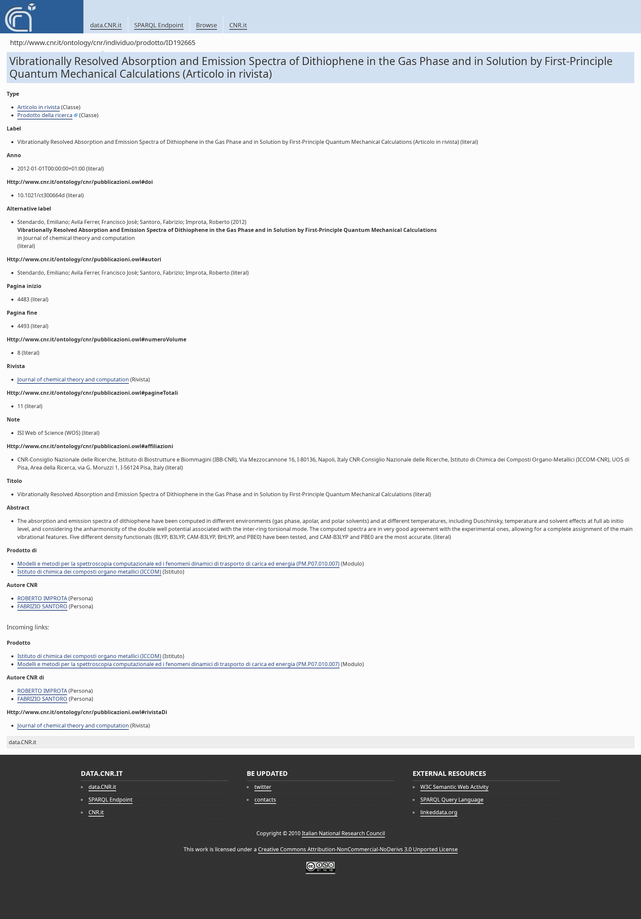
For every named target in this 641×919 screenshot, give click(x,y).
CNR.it (238, 25)
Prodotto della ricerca (44, 115)
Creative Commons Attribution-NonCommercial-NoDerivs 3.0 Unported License (358, 849)
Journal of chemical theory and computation (73, 379)
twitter (262, 787)
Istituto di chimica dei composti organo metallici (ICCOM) (89, 571)
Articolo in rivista (38, 107)
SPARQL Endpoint (159, 25)
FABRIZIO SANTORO (42, 606)
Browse (206, 25)
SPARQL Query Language (451, 799)
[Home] (41, 16)
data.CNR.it (106, 25)
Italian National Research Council (343, 833)
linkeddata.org (438, 812)
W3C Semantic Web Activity (454, 787)
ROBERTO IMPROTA (42, 598)
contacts (265, 799)
